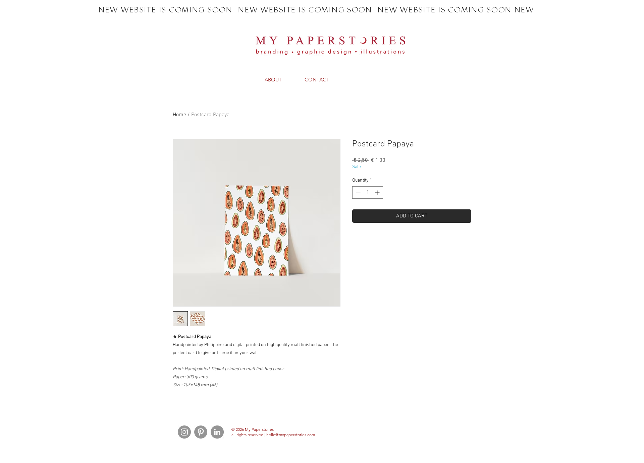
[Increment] (378, 192)
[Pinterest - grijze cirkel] (200, 432)
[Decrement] (357, 192)
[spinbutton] (368, 192)
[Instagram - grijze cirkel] (184, 432)
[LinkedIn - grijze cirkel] (217, 432)
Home (179, 115)
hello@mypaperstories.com (290, 434)
